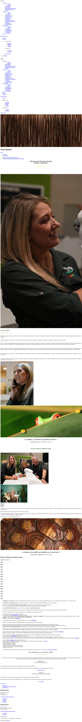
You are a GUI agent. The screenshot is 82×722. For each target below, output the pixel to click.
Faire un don (2, 683)
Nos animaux (5, 25)
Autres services (8, 23)
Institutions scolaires (9, 15)
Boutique (7, 10)
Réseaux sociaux (3, 96)
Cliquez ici (46, 641)
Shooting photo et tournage (10, 21)
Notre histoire (7, 6)
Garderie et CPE (8, 18)
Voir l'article (33, 620)
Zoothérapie (7, 19)
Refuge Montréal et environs (10, 8)
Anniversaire (7, 14)
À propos (4, 3)
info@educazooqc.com (11, 711)
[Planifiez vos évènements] (13, 158)
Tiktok (11, 640)
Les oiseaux (7, 31)
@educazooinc (14, 635)
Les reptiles (7, 28)
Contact (4, 39)
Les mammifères (8, 29)
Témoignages (7, 7)
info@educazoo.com (10, 696)
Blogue (4, 38)
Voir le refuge (41, 681)
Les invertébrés (8, 33)
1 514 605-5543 (3, 696)
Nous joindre (5, 687)
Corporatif (7, 22)
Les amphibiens (8, 30)
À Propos (4, 685)
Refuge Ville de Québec (9, 9)
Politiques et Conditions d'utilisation (9, 686)
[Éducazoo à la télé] (11, 157)
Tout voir (9, 13)
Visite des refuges (8, 24)
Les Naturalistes (14, 615)
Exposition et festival (9, 20)
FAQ (4, 34)
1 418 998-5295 (3, 711)
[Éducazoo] (4, 36)
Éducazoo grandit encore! (52, 649)
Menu (2, 58)
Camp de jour (7, 16)
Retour (9, 4)
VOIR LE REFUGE (41, 670)
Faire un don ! (8, 53)
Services (4, 11)
